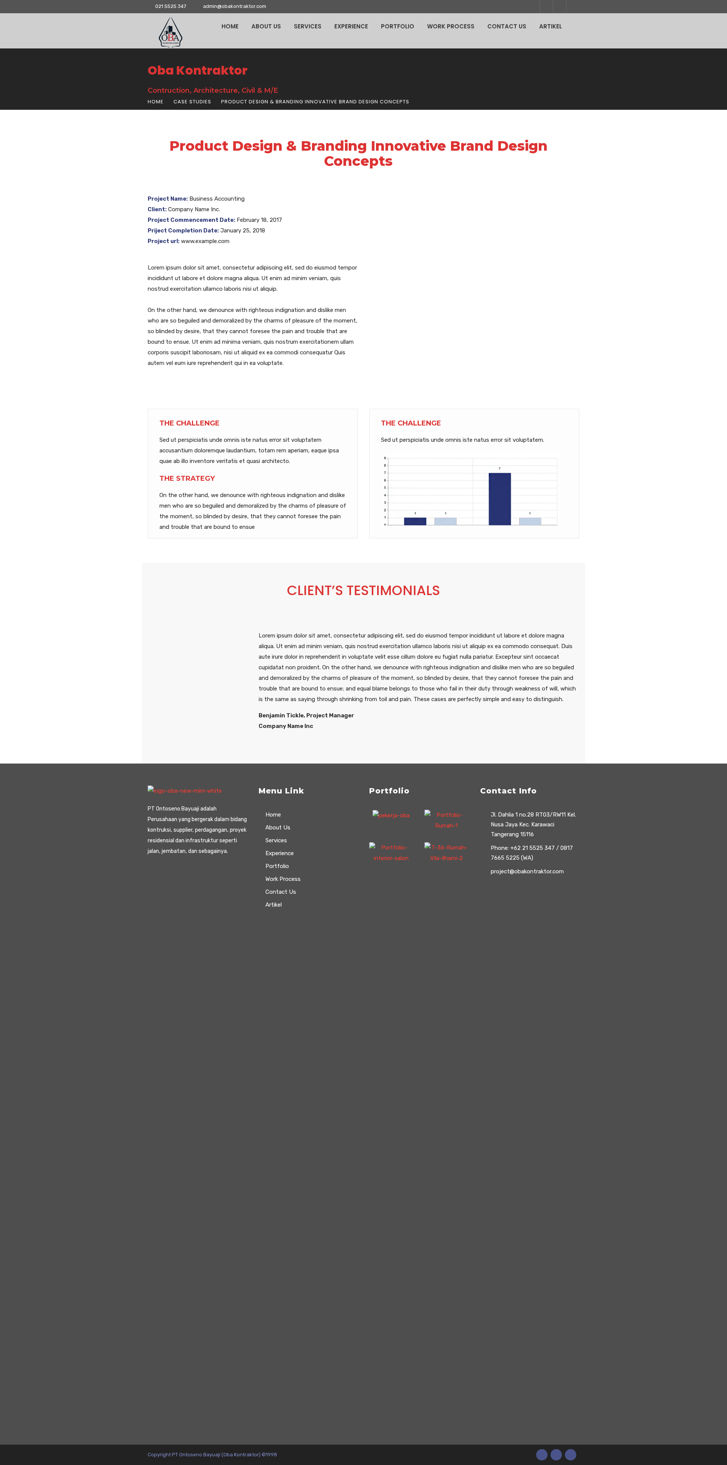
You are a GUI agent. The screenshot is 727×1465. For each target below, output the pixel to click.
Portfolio (397, 26)
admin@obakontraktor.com (234, 6)
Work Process (450, 26)
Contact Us (506, 26)
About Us (266, 26)
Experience (351, 26)
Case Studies (192, 101)
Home (230, 26)
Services (307, 26)
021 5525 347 (170, 6)
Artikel (550, 26)
